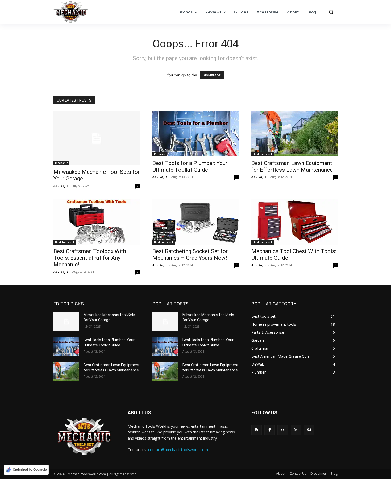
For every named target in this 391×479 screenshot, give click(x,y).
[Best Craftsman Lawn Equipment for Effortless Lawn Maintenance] (294, 133)
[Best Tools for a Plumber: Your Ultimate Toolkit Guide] (195, 133)
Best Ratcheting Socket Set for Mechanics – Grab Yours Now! (190, 254)
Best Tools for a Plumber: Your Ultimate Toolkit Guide (189, 166)
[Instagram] (296, 430)
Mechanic (61, 163)
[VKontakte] (309, 430)
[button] (331, 12)
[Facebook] (269, 430)
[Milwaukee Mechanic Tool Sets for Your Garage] (96, 138)
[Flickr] (282, 430)
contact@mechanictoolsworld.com (178, 449)
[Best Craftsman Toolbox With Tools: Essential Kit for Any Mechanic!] (96, 222)
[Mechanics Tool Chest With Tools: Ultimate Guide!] (294, 222)
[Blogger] (256, 430)
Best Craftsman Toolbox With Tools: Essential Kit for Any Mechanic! (89, 258)
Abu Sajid (61, 186)
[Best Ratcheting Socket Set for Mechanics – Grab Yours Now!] (195, 222)
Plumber (159, 154)
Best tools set (262, 154)
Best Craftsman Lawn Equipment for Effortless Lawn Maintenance (292, 166)
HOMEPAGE (212, 75)
